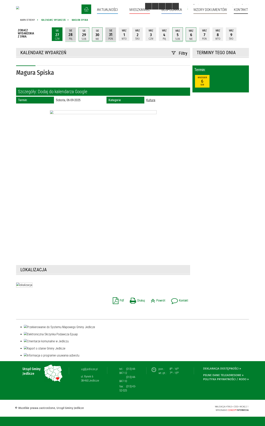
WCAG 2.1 (200, 408)
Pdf (117, 299)
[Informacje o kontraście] (175, 6)
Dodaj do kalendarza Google (62, 91)
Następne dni (245, 34)
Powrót (157, 299)
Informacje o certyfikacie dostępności (132, 408)
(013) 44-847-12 (127, 371)
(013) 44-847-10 (127, 379)
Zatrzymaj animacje (148, 6)
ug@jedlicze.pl (89, 369)
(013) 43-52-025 (127, 388)
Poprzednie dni (45, 34)
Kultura (150, 100)
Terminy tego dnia (216, 52)
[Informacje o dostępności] (155, 6)
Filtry (183, 53)
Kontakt (178, 299)
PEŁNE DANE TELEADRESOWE (222, 375)
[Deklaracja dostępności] (162, 6)
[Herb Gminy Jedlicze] (17, 7)
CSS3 (187, 408)
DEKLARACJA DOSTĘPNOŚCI (221, 368)
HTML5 (181, 408)
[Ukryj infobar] (261, 421)
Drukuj (136, 299)
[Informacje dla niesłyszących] (168, 6)
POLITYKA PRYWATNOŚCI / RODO (224, 379)
